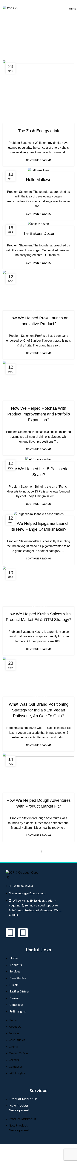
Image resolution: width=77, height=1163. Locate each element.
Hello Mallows (38, 179)
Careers (15, 998)
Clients (14, 984)
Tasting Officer (19, 991)
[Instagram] (23, 932)
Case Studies (38, 123)
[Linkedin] (10, 932)
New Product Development (19, 1108)
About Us (16, 964)
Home (15, 48)
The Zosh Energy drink (38, 130)
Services (15, 971)
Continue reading (38, 160)
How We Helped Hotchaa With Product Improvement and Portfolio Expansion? (38, 414)
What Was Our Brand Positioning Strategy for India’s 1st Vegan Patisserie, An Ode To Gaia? (38, 710)
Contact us (16, 1004)
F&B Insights (18, 1011)
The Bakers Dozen (38, 233)
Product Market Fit (23, 1099)
